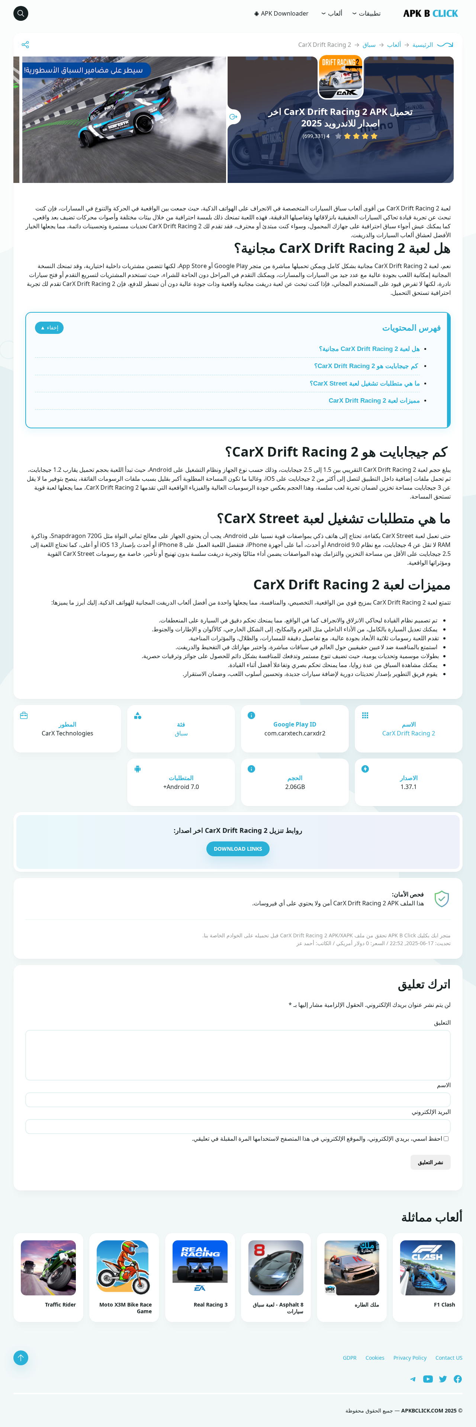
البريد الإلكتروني (431, 1112)
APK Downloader (284, 13)
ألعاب (334, 13)
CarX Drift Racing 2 (408, 733)
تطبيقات (369, 13)
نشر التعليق (430, 1162)
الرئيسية (422, 45)
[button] (20, 13)
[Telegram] (411, 1378)
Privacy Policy (410, 1357)
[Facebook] (455, 1378)
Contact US (449, 1357)
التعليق (442, 1022)
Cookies (375, 1357)
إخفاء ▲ (49, 328)
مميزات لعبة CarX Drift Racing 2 (374, 400)
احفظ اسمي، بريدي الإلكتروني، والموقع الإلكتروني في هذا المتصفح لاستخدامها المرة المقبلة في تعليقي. (317, 1138)
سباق (369, 45)
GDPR (350, 1357)
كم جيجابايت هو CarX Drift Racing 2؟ (367, 366)
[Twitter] (440, 1378)
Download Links (238, 848)
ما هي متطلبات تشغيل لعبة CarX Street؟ (365, 383)
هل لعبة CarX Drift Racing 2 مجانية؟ (369, 348)
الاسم (444, 1085)
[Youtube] (425, 1378)
